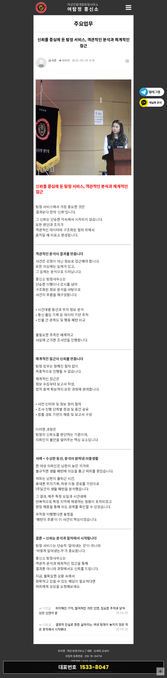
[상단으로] (160, 671)
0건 (53, 60)
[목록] (127, 61)
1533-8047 (83, 667)
